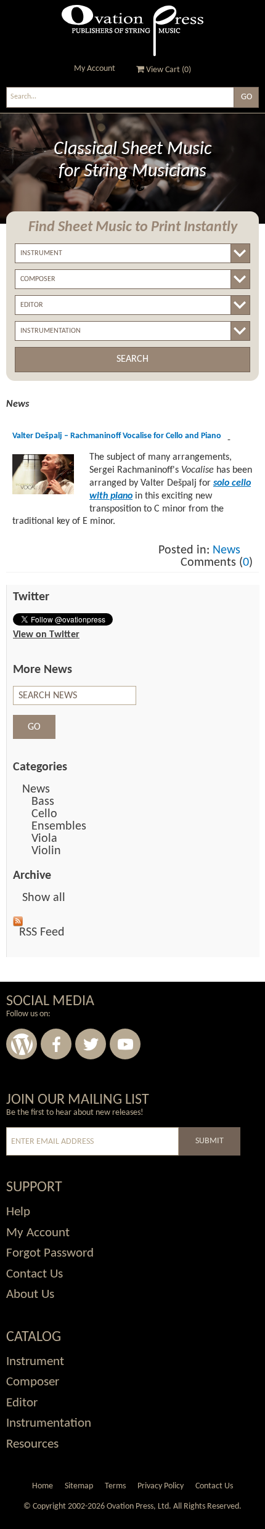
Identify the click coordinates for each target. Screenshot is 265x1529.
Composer (32, 1382)
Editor (22, 1402)
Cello (44, 814)
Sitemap (79, 1486)
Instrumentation (48, 1423)
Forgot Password (50, 1253)
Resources (32, 1444)
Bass (42, 802)
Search (132, 359)
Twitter (90, 1044)
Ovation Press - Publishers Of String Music (132, 30)
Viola (44, 839)
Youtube (125, 1044)
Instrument (35, 1361)
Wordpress (21, 1044)
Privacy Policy (160, 1486)
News (226, 550)
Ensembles (58, 826)
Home (42, 1486)
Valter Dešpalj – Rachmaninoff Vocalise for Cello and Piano (116, 436)
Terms (115, 1486)
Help (18, 1211)
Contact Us (34, 1274)
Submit (209, 1141)
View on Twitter (46, 635)
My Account (94, 68)
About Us (30, 1294)
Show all (43, 898)
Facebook (56, 1044)
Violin (46, 851)
